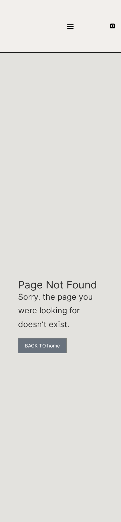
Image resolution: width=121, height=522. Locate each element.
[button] (70, 26)
